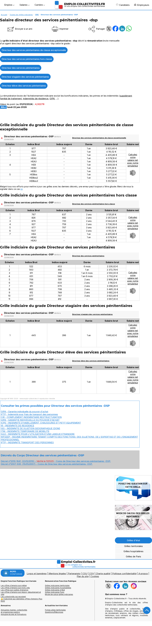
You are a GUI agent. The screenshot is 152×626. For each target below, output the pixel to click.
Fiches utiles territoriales (55, 610)
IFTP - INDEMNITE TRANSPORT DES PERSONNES (27, 442)
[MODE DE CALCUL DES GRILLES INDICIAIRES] (133, 529)
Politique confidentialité (124, 573)
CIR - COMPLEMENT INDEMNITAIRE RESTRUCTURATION (31, 417)
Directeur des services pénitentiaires (21, 67)
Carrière (39, 4)
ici (21, 189)
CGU (84, 573)
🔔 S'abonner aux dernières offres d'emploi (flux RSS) (21, 600)
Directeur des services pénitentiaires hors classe (27, 59)
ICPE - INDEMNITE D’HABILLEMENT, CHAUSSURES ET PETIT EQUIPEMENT (41, 422)
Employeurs (143, 5)
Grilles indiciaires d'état (55, 590)
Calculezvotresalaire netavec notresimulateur (132, 160)
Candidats (124, 5)
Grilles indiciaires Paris (54, 592)
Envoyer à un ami (23, 28)
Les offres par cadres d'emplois (14, 590)
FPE (37, 15)
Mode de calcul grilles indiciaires (59, 594)
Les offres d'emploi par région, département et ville (21, 593)
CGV (91, 573)
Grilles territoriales (133, 546)
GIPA (52, 98)
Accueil (4, 15)
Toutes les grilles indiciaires (21, 15)
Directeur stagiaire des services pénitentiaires (25, 76)
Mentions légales (57, 573)
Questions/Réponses (54, 612)
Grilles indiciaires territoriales (57, 585)
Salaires (23, 4)
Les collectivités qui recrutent (13, 596)
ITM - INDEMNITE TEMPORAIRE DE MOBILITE (25, 431)
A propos (143, 573)
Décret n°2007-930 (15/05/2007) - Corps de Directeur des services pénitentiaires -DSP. (46, 464)
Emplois (8, 4)
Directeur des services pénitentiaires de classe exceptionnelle (34, 50)
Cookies (95, 576)
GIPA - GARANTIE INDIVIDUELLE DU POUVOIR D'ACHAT (30, 420)
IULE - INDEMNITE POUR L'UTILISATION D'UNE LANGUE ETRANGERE (38, 434)
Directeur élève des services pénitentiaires (24, 85)
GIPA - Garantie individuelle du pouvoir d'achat (24, 411)
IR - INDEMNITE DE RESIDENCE (17, 425)
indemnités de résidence (35, 98)
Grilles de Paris (133, 556)
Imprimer (63, 28)
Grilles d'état (133, 540)
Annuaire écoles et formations (13, 614)
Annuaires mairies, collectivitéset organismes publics (14, 611)
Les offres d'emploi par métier (14, 585)
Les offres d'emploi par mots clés (15, 588)
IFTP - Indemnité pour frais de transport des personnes (29, 414)
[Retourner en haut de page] (147, 610)
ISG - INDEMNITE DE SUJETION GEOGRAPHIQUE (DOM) (30, 428)
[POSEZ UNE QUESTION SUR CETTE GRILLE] (133, 499)
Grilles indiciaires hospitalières (58, 588)
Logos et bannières (37, 573)
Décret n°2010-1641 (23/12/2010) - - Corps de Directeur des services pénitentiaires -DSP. (56, 461)
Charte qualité (103, 573)
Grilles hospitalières (133, 551)
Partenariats (74, 573)
